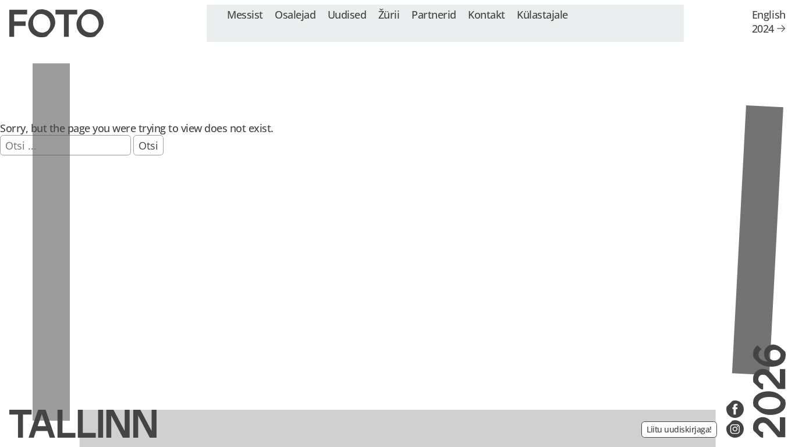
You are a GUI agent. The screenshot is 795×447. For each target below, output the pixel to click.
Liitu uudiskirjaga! (679, 429)
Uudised (347, 14)
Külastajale (542, 14)
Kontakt (486, 14)
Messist (245, 14)
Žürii (389, 14)
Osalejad (295, 14)
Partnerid (433, 14)
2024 (763, 29)
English (769, 15)
